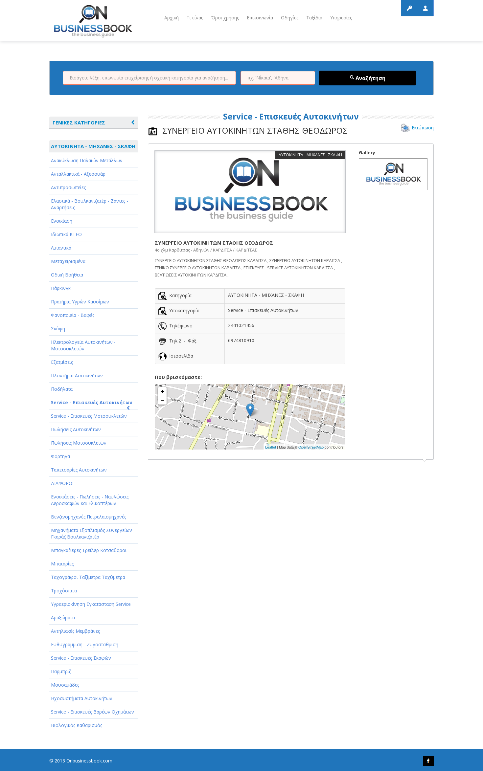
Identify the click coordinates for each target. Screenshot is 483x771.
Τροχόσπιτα (64, 590)
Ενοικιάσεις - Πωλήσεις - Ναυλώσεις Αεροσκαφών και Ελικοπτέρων (89, 500)
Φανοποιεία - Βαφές (72, 315)
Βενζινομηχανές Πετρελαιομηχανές (88, 517)
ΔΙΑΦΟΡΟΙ (62, 483)
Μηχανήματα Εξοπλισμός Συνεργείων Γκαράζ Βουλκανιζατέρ (91, 533)
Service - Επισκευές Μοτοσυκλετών (89, 416)
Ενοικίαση (61, 221)
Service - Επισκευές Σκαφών (81, 658)
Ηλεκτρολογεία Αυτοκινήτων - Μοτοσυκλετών (83, 345)
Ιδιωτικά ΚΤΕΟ (66, 234)
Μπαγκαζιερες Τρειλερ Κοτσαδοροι (88, 550)
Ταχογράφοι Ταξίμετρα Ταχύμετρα (88, 577)
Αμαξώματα (63, 617)
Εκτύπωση (423, 127)
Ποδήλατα (62, 389)
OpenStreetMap (311, 447)
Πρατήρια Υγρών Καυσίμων (80, 301)
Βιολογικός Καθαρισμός (76, 725)
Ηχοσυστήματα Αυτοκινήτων (81, 698)
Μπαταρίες (62, 564)
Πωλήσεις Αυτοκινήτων (76, 429)
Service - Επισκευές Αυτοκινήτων (91, 402)
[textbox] (149, 78)
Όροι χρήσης (225, 17)
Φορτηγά (60, 456)
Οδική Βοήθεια (67, 275)
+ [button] (162, 391)
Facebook (428, 761)
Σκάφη (58, 328)
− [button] (162, 400)
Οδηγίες (289, 17)
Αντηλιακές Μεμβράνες (75, 631)
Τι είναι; (195, 17)
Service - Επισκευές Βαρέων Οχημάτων (92, 712)
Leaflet (270, 447)
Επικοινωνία (260, 17)
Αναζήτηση (369, 78)
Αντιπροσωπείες (68, 187)
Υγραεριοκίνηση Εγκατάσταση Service (91, 604)
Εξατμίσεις (62, 362)
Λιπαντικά (61, 248)
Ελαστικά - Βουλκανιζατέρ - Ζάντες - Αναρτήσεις (89, 204)
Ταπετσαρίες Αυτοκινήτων (79, 470)
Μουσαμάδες (65, 685)
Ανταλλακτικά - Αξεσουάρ (78, 174)
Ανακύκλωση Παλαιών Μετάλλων (87, 160)
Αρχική (171, 17)
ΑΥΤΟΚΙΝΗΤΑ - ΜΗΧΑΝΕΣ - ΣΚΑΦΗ (93, 146)
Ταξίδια (314, 17)
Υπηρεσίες (341, 17)
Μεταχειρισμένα (68, 261)
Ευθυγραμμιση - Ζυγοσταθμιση (84, 644)
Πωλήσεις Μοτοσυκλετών (78, 443)
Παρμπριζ (61, 671)
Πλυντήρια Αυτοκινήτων (77, 375)
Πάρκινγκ (61, 288)
